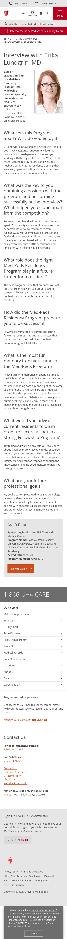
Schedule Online (46, 3)
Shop (41, 13)
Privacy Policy (24, 913)
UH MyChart (32, 14)
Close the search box (51, 13)
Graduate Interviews (26, 38)
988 (6, 794)
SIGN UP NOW (15, 840)
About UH (9, 779)
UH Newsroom (12, 775)
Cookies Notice (48, 913)
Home (5, 38)
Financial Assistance (15, 772)
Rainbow (24, 13)
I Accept (33, 933)
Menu (60, 15)
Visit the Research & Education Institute (32, 24)
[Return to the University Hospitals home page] (6, 13)
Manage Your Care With (25, 720)
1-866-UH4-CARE (26, 594)
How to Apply (19, 568)
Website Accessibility (16, 783)
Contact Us (10, 768)
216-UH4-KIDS (12, 760)
